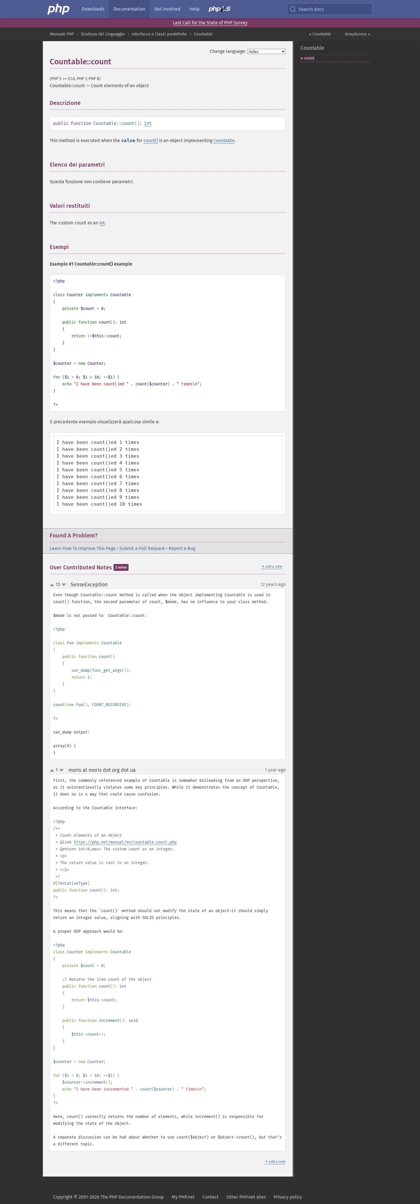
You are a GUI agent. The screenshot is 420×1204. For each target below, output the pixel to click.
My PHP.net (183, 1197)
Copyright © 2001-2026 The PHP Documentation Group (108, 1197)
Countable (203, 34)
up (53, 585)
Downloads (93, 9)
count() (150, 140)
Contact (211, 1197)
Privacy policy (288, 1197)
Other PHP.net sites (246, 1197)
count (309, 58)
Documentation (129, 9)
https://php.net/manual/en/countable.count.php (125, 842)
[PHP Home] (58, 9)
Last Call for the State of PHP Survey (210, 22)
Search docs (311, 9)
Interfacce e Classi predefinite (159, 34)
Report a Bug (182, 548)
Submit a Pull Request (142, 548)
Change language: (228, 51)
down (63, 584)
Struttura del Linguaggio (103, 34)
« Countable (320, 34)
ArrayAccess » (357, 34)
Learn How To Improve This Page (83, 548)
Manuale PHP (62, 34)
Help (194, 9)
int (148, 123)
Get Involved (167, 9)
